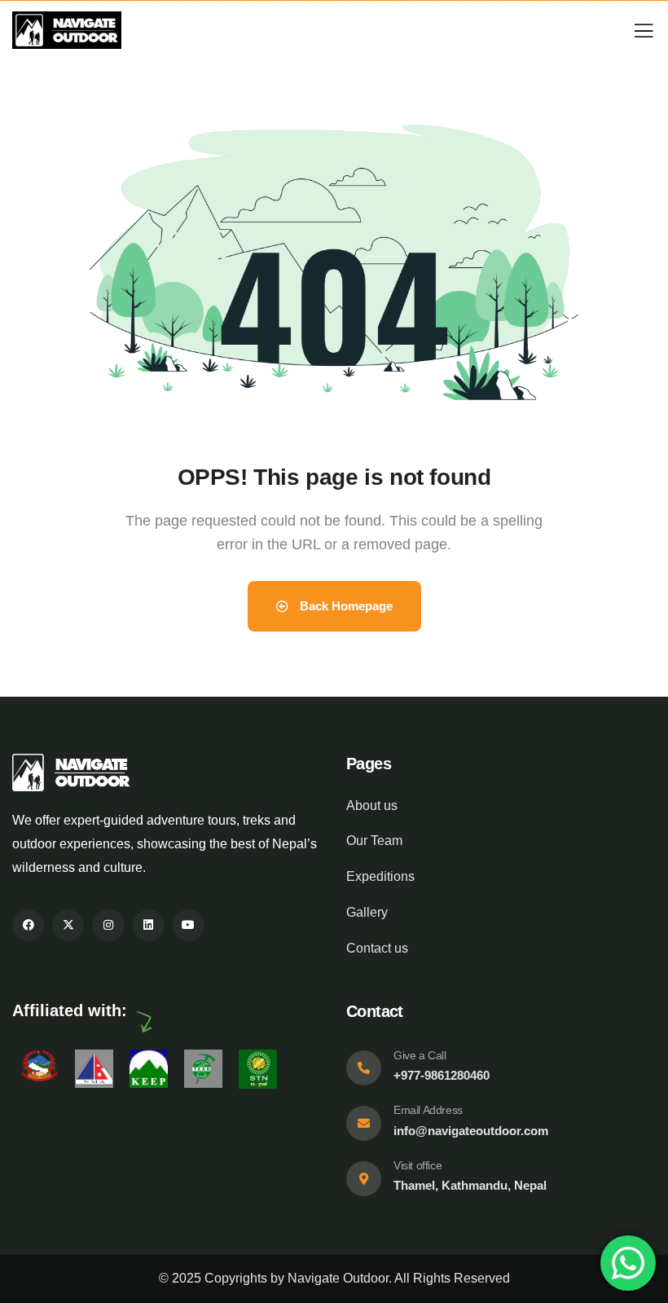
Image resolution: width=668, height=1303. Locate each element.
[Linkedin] (149, 925)
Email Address (428, 1109)
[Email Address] (363, 1123)
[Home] (66, 30)
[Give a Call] (363, 1067)
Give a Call (419, 1055)
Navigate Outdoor (338, 1278)
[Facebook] (28, 925)
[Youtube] (188, 925)
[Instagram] (108, 925)
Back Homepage (345, 606)
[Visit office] (363, 1178)
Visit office (417, 1165)
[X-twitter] (68, 925)
